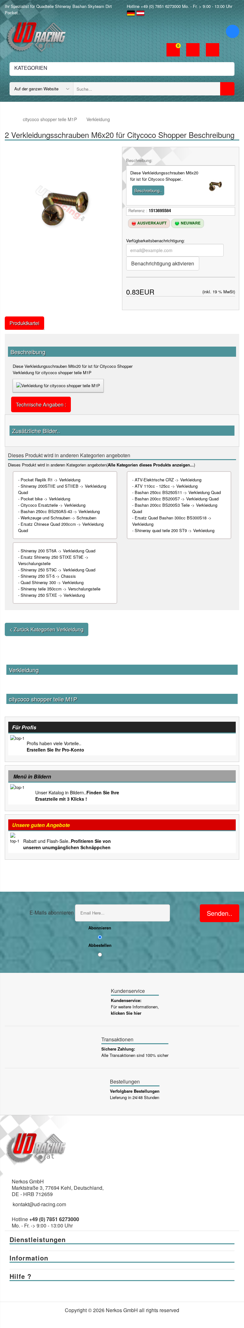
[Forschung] (227, 88)
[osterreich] (140, 13)
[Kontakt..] (212, 50)
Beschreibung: (139, 160)
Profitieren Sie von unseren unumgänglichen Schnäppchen (67, 844)
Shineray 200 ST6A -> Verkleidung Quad (58, 551)
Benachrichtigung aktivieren (162, 263)
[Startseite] (10, 119)
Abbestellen (100, 945)
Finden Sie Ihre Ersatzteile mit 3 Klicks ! (77, 795)
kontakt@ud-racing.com (39, 1204)
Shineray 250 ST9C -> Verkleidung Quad (58, 570)
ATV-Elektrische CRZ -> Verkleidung (168, 480)
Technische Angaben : (41, 404)
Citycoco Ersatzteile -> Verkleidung (53, 505)
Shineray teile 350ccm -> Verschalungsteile (60, 589)
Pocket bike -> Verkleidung (45, 499)
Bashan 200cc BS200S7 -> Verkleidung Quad (177, 499)
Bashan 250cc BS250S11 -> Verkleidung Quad (178, 492)
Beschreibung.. (148, 190)
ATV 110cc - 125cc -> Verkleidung (166, 486)
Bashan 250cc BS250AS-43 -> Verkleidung (60, 511)
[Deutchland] (131, 13)
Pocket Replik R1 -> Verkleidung (50, 480)
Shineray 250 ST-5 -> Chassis (48, 576)
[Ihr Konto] (193, 50)
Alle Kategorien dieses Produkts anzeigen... (151, 465)
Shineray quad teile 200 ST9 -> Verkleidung (174, 530)
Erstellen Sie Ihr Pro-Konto (55, 749)
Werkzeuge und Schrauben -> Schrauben (58, 518)
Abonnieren (99, 928)
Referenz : (137, 210)
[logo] (36, 36)
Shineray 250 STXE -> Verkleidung (53, 595)
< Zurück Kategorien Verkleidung (47, 629)
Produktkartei (24, 323)
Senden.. (219, 913)
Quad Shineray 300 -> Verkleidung (52, 582)
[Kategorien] (232, 31)
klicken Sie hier (126, 1013)
